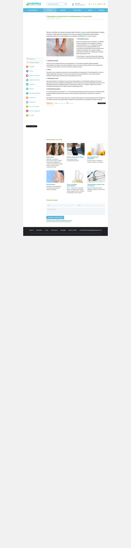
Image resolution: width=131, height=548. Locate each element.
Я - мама (31, 115)
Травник (62, 10)
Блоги (31, 230)
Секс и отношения (34, 106)
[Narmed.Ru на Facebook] (91, 4)
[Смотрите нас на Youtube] (95, 4)
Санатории (77, 10)
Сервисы (101, 10)
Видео (90, 10)
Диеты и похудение (34, 75)
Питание (39, 230)
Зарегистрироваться (80, 4)
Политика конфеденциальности (91, 230)
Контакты (54, 230)
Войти (76, 3)
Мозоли (83, 32)
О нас (46, 230)
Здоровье (32, 84)
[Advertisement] (75, 26)
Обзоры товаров (34, 62)
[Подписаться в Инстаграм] (104, 4)
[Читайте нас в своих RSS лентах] (100, 4)
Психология (32, 97)
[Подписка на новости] (102, 4)
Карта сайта (73, 230)
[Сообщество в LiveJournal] (97, 4)
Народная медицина (34, 93)
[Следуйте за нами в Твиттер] (93, 4)
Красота (31, 88)
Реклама (63, 230)
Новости (32, 59)
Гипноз (31, 71)
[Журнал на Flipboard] (99, 4)
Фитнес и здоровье (34, 111)
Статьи (49, 10)
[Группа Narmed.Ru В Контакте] (89, 4)
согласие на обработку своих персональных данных (58, 221)
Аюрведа (31, 66)
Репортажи (32, 102)
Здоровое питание (34, 80)
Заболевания (32, 10)
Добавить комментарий (55, 217)
